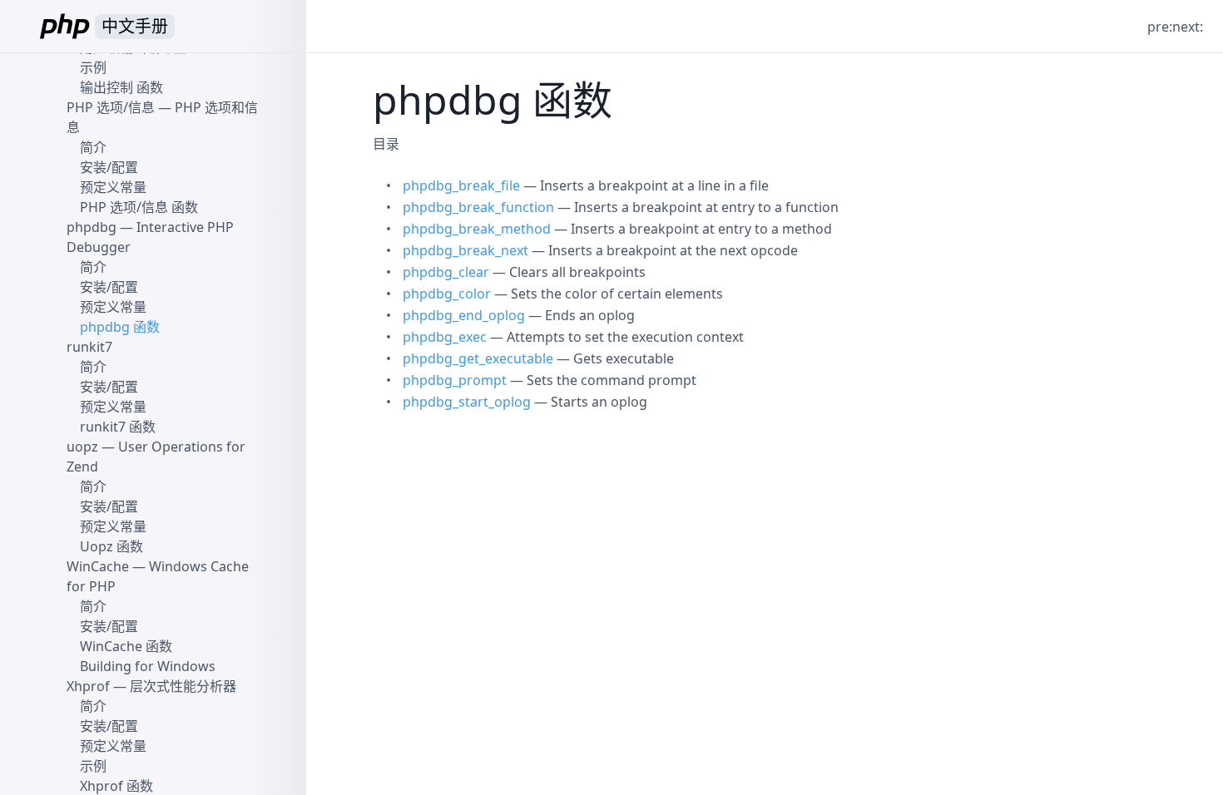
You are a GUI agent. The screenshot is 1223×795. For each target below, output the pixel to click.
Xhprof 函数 (116, 786)
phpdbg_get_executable (478, 358)
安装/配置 (109, 167)
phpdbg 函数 (120, 327)
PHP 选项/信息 (111, 107)
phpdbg (91, 227)
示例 (93, 67)
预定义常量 (113, 187)
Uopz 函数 (111, 546)
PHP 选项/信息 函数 (139, 207)
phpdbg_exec (445, 337)
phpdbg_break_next (465, 250)
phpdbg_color (447, 293)
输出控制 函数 (121, 87)
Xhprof (88, 686)
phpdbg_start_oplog (467, 402)
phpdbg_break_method (477, 229)
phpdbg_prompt (455, 380)
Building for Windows (147, 666)
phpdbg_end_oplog (464, 315)
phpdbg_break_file (461, 185)
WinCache (98, 566)
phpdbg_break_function (478, 207)
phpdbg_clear (446, 272)
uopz (82, 446)
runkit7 (89, 347)
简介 (93, 147)
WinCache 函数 (126, 646)
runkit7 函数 (118, 426)
